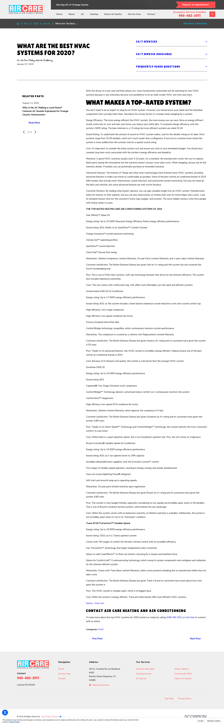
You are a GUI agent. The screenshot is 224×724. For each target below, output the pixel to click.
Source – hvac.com (95, 603)
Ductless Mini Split (145, 668)
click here (189, 617)
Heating (94, 14)
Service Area (134, 14)
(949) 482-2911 (174, 617)
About (71, 14)
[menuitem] (60, 14)
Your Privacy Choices (49, 716)
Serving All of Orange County (72, 4)
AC (82, 14)
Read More (34, 122)
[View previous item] (23, 132)
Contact (151, 14)
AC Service (141, 678)
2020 (35, 23)
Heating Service (143, 673)
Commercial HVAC (183, 673)
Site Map (169, 698)
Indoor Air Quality (113, 14)
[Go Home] (19, 24)
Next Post (195, 638)
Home (59, 14)
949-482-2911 (190, 16)
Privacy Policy (184, 698)
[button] (5, 712)
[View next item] (35, 132)
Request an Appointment (195, 4)
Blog (26, 23)
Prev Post (97, 638)
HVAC (101, 629)
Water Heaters (181, 668)
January (46, 23)
